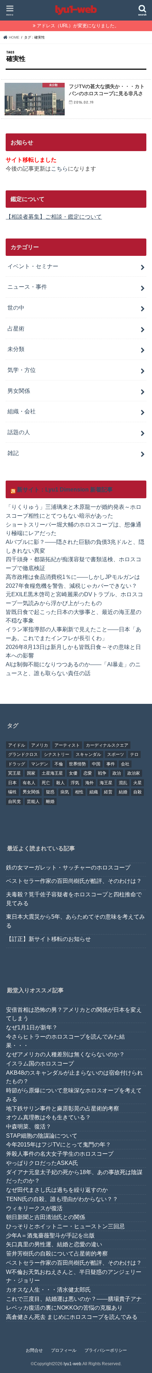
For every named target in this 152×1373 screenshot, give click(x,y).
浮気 (75, 782)
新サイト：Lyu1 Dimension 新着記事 (65, 489)
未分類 (15, 349)
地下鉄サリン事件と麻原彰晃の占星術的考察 (62, 1108)
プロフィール (63, 1350)
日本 (12, 782)
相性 (79, 791)
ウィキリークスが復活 (34, 1208)
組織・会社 (21, 411)
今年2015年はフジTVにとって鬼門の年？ (58, 1144)
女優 (73, 773)
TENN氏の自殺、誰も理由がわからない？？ (62, 1199)
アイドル (16, 745)
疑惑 (50, 791)
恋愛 (87, 773)
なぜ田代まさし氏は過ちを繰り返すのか (57, 1190)
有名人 (29, 782)
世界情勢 (77, 764)
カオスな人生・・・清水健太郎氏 (48, 1289)
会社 (125, 764)
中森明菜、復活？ (28, 1126)
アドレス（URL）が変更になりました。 (78, 25)
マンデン (39, 764)
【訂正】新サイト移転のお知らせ (48, 939)
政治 (116, 773)
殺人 (60, 782)
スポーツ (115, 754)
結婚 (123, 791)
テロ (134, 754)
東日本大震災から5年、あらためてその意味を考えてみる (75, 921)
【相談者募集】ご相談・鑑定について (54, 216)
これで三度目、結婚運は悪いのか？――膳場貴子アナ (74, 1299)
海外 (89, 782)
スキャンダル (88, 754)
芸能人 (33, 801)
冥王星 (14, 773)
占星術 (15, 328)
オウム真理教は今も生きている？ (48, 1117)
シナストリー (56, 754)
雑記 (13, 453)
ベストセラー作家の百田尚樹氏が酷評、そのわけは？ (74, 881)
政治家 (133, 773)
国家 (31, 773)
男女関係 (18, 390)
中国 (96, 764)
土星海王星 (52, 773)
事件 (110, 764)
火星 (137, 782)
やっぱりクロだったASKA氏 (42, 1163)
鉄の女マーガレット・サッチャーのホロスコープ (68, 867)
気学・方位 (21, 370)
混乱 (123, 782)
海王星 (106, 782)
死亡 (46, 782)
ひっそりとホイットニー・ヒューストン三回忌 (65, 1226)
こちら (59, 168)
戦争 (102, 773)
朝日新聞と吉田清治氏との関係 (45, 1217)
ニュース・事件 (27, 286)
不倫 (58, 764)
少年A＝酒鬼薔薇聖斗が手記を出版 (50, 1235)
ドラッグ (16, 764)
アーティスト (67, 745)
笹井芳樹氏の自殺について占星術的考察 (57, 1253)
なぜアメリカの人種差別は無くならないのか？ (65, 1054)
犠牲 (12, 791)
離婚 (50, 801)
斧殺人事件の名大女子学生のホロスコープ (59, 1153)
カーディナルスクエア (107, 745)
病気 (64, 791)
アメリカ (39, 745)
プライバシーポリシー (105, 1350)
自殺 (137, 791)
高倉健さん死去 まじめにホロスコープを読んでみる (72, 1317)
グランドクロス (23, 754)
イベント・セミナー (32, 266)
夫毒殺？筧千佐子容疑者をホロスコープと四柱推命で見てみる (74, 898)
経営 (108, 791)
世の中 (15, 307)
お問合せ (34, 1350)
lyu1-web (72, 1364)
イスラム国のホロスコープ (40, 1063)
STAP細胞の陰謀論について (41, 1135)
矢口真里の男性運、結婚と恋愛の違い (54, 1244)
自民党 (14, 801)
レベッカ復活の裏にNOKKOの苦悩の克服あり (64, 1307)
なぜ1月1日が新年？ (32, 1027)
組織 (93, 791)
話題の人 (18, 432)
